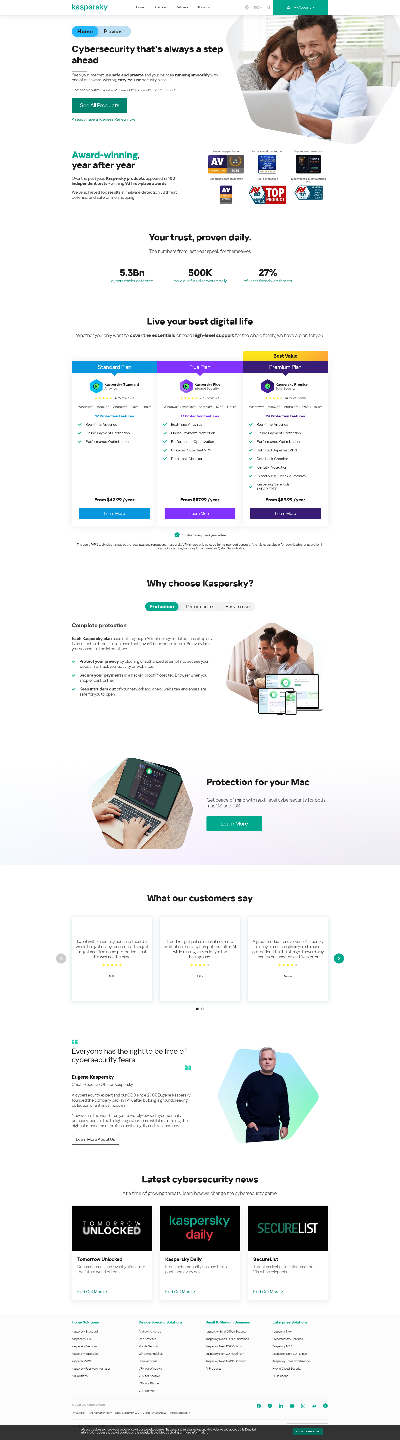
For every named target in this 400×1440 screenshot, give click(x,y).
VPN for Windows (150, 1368)
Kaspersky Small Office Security (226, 1331)
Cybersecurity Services (287, 1339)
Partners (182, 7)
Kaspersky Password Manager (91, 1368)
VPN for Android (149, 1376)
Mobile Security (149, 1346)
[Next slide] (338, 958)
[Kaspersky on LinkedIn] (281, 1406)
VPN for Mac (147, 1391)
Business (160, 7)
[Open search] (268, 7)
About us (203, 7)
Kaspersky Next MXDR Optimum (226, 1361)
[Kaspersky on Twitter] (270, 1406)
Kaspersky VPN (81, 1361)
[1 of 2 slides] (197, 1009)
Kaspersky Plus (81, 1339)
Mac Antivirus (147, 1339)
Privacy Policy (78, 1413)
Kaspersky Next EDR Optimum (225, 1346)
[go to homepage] (90, 7)
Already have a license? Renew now (103, 119)
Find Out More (90, 1291)
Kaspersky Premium (84, 1346)
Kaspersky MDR (282, 1346)
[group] (112, 959)
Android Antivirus (150, 1331)
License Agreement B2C (127, 1413)
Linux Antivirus (148, 1361)
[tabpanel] (200, 668)
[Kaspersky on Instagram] (303, 1406)
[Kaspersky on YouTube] (292, 1406)
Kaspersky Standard (85, 1331)
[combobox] (257, 7)
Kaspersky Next (282, 1331)
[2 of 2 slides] (203, 1009)
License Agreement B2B (154, 1413)
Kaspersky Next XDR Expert (289, 1353)
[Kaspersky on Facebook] (259, 1406)
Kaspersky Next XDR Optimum (225, 1353)
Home (140, 7)
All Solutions (80, 1376)
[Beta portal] (325, 1406)
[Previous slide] (61, 958)
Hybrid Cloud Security (286, 1368)
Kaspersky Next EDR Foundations (227, 1339)
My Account (302, 7)
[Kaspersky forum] (314, 1406)
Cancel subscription (180, 1413)
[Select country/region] (247, 7)
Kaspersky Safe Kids (85, 1353)
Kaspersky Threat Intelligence (291, 1361)
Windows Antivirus (150, 1353)
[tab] (161, 606)
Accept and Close (307, 1431)
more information (195, 1432)
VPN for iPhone (149, 1383)
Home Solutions (85, 1322)
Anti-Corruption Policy (100, 1413)
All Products (213, 1368)
